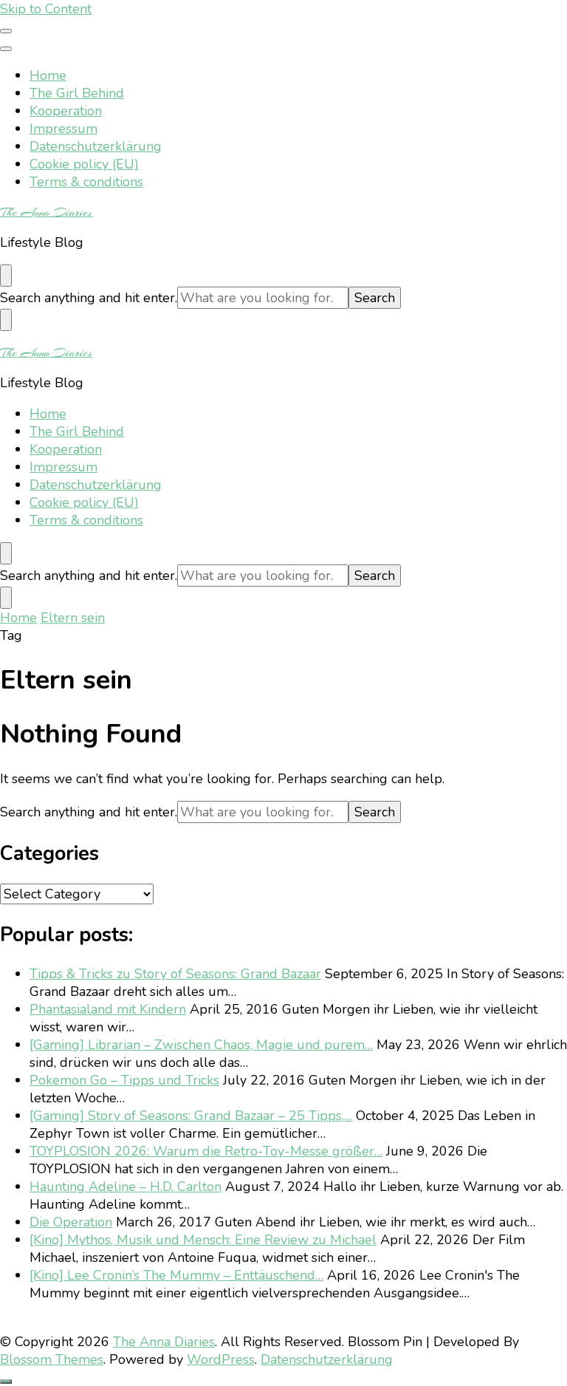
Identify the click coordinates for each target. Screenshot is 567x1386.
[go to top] (6, 1381)
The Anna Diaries (46, 212)
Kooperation (66, 111)
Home (48, 75)
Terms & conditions (86, 182)
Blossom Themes (51, 1359)
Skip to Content (46, 9)
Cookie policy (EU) (84, 164)
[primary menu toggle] (6, 31)
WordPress (221, 1359)
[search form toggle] (6, 275)
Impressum (63, 128)
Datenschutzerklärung (96, 146)
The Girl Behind (77, 93)
